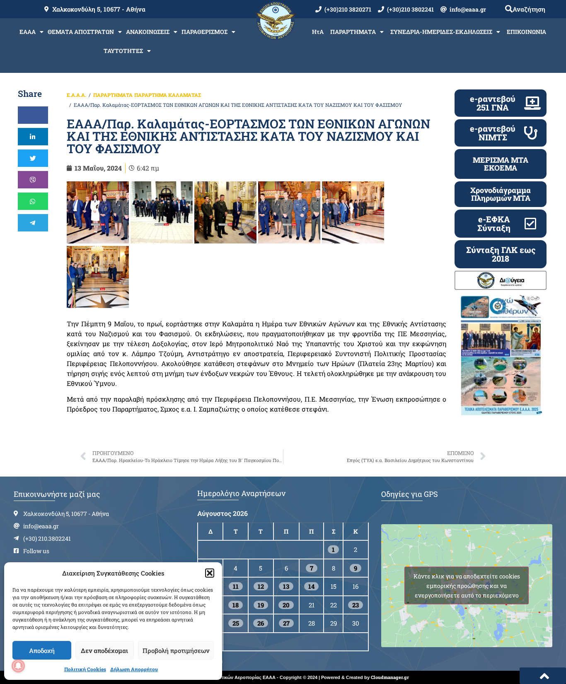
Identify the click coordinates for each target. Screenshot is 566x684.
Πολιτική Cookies (85, 669)
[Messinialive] (98, 212)
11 (236, 586)
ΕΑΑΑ (27, 32)
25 (235, 623)
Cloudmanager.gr (390, 677)
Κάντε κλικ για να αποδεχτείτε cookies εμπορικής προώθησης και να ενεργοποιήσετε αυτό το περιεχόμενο (467, 585)
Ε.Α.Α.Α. (76, 95)
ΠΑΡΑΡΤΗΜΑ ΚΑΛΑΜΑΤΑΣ (167, 95)
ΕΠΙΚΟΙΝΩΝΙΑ (526, 32)
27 (286, 623)
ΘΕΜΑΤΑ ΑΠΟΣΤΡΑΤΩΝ (81, 32)
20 (286, 605)
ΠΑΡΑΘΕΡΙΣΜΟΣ (204, 32)
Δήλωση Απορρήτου (134, 669)
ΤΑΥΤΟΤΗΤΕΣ (123, 51)
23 (355, 605)
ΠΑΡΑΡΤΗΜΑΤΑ (353, 32)
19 (261, 605)
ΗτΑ (318, 32)
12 (261, 586)
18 (235, 605)
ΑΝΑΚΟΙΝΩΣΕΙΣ (147, 32)
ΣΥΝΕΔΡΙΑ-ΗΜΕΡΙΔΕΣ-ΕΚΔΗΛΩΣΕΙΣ (441, 32)
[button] (210, 573)
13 (286, 586)
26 (260, 623)
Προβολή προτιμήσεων (176, 650)
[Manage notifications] (18, 665)
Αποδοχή (42, 650)
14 (311, 586)
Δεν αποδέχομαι (104, 650)
